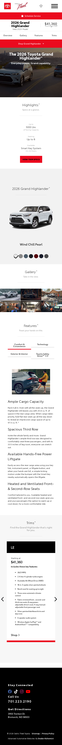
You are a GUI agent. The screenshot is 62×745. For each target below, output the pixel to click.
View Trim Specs (31, 159)
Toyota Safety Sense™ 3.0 (42, 354)
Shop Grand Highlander (29, 43)
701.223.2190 (19, 701)
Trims (54, 35)
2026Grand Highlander (20, 24)
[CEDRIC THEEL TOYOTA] (23, 6)
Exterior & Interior (19, 353)
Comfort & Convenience (19, 345)
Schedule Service (32, 15)
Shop (14, 635)
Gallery (23, 35)
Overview (7, 35)
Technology (42, 344)
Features (39, 35)
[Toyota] (7, 6)
